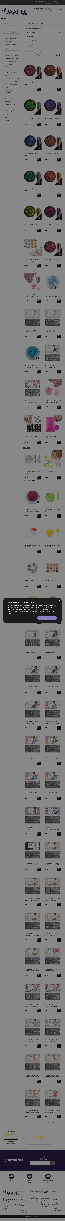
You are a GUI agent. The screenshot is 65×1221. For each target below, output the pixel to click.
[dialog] (32, 610)
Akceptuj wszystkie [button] (47, 618)
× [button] (59, 600)
